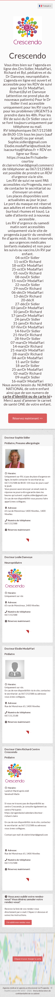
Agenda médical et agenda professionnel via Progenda (26, 988)
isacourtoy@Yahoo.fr (20, 149)
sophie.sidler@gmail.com (35, 495)
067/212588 (11, 523)
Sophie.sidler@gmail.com (27, 142)
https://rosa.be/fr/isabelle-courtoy (27, 159)
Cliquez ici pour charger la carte (27, 959)
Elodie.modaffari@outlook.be (27, 146)
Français (46, 6)
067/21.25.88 (11, 715)
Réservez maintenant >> (27, 418)
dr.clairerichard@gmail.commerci (28, 165)
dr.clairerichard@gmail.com (35, 834)
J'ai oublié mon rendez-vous (18, 922)
